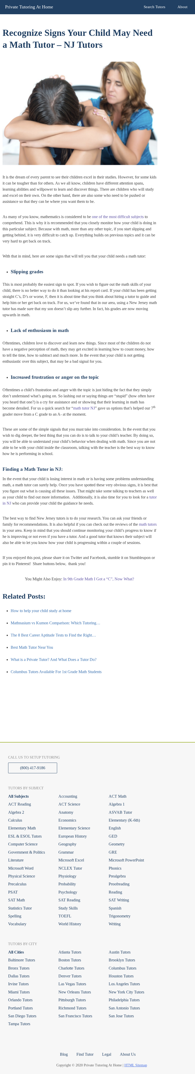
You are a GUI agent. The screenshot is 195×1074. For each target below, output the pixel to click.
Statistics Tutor (20, 908)
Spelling (14, 916)
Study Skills (68, 908)
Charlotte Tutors (71, 968)
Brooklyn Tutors (122, 960)
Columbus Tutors (122, 968)
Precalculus (17, 884)
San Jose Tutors (121, 1016)
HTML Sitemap (135, 1065)
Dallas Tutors (18, 976)
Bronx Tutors (18, 968)
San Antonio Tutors (124, 1008)
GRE (113, 852)
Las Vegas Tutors (72, 984)
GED (113, 836)
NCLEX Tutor (70, 868)
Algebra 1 (117, 804)
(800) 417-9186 (32, 768)
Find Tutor (84, 1054)
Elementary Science (74, 828)
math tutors (148, 524)
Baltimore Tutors (21, 960)
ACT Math (117, 796)
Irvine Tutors (18, 984)
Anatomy (65, 812)
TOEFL (64, 916)
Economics (67, 820)
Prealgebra (117, 876)
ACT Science (69, 804)
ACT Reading (19, 804)
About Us (128, 1054)
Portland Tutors (20, 1008)
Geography (67, 844)
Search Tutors (154, 7)
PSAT (13, 892)
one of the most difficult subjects (118, 217)
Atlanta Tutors (69, 952)
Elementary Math (22, 828)
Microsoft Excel (71, 860)
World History (69, 924)
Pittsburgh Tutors (72, 1000)
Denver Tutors (70, 976)
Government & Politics (26, 852)
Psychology (67, 892)
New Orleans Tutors (74, 992)
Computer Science (23, 844)
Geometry (117, 844)
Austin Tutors (120, 952)
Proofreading (119, 884)
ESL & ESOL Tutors (25, 836)
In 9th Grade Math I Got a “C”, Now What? (99, 579)
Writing (115, 924)
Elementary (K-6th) (124, 820)
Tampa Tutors (19, 1024)
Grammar (66, 852)
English (115, 828)
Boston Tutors (69, 960)
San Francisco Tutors (75, 1016)
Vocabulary (17, 924)
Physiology (67, 876)
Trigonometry (120, 916)
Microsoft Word (21, 868)
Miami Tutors (19, 992)
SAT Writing (119, 900)
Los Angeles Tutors (124, 984)
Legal (106, 1054)
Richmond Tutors (72, 1008)
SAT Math (16, 900)
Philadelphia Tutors (124, 1000)
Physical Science (21, 876)
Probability (67, 884)
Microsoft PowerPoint (126, 860)
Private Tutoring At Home (29, 6)
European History (72, 836)
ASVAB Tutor (120, 812)
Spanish (115, 908)
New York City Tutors (126, 992)
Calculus (15, 820)
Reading (115, 892)
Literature (16, 860)
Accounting (67, 796)
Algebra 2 (16, 812)
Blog (64, 1054)
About (182, 7)
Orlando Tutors (20, 1000)
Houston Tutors (121, 976)
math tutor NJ (84, 408)
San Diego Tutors (22, 1016)
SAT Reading (69, 900)
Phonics (115, 868)
